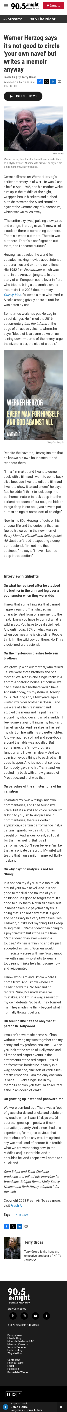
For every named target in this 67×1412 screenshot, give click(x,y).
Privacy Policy (15, 1363)
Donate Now (14, 1335)
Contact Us (13, 1360)
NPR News (22, 1214)
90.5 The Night (42, 19)
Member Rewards (17, 1344)
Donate (55, 5)
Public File (13, 1369)
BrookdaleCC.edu (17, 1372)
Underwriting (15, 1350)
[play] (5, 1407)
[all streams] (62, 1407)
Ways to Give (14, 1353)
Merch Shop (14, 1338)
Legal (10, 1366)
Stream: (14, 19)
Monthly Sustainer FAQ (20, 1341)
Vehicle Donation (17, 1347)
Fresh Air (17, 1205)
